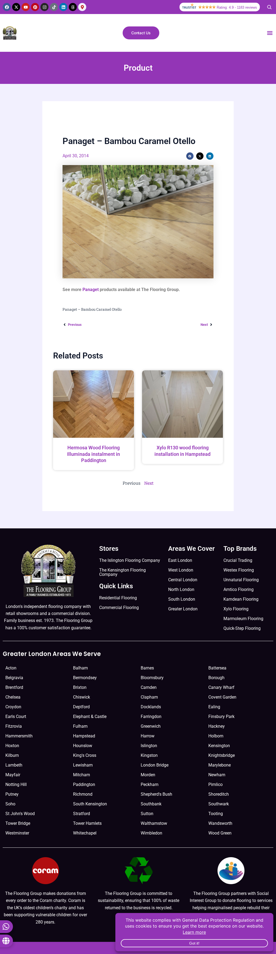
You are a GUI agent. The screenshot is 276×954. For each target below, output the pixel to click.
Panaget (90, 289)
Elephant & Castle (89, 716)
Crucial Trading (237, 560)
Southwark (218, 803)
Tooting (215, 813)
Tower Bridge (17, 823)
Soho (10, 803)
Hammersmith (19, 735)
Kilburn (12, 755)
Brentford (14, 687)
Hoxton (12, 745)
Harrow (147, 735)
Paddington (84, 784)
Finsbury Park (221, 716)
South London (181, 599)
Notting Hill (16, 784)
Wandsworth (220, 823)
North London (181, 589)
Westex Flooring (238, 570)
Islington (149, 745)
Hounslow (82, 745)
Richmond (82, 794)
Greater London (183, 608)
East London (180, 560)
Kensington (219, 745)
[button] (269, 33)
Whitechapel (84, 833)
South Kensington (90, 803)
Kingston (149, 755)
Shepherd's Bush (156, 794)
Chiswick (81, 697)
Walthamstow (154, 823)
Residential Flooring (118, 597)
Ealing (214, 706)
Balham (80, 668)
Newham (216, 774)
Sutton (147, 813)
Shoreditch (218, 794)
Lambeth (13, 765)
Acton (10, 668)
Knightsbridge (221, 755)
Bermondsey (85, 677)
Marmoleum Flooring (243, 618)
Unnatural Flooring (241, 579)
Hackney (216, 726)
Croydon (13, 706)
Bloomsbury (152, 677)
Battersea (217, 668)
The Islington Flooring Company (129, 560)
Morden (148, 774)
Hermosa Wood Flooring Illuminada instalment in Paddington (93, 454)
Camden (149, 687)
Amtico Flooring (238, 589)
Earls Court (15, 716)
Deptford (81, 706)
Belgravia (14, 677)
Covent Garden (222, 697)
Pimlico (215, 784)
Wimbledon (151, 833)
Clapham (149, 697)
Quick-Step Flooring (242, 628)
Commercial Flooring (119, 607)
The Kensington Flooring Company (122, 572)
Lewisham (83, 765)
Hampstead (84, 735)
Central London (182, 579)
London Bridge (154, 765)
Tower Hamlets (87, 823)
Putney (12, 794)
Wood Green (220, 833)
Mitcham (81, 774)
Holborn (215, 735)
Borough (216, 677)
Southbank (151, 803)
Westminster (17, 833)
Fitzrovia (13, 726)
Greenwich (151, 726)
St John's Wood (20, 813)
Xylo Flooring (236, 608)
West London (180, 570)
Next (149, 483)
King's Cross (84, 755)
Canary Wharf (221, 687)
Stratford (81, 813)
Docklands (151, 706)
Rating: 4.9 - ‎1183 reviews (237, 7)
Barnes (147, 668)
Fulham (80, 726)
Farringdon (151, 716)
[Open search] (269, 7)
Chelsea (12, 697)
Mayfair (12, 774)
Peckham (149, 784)
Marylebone (219, 765)
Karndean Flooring (240, 599)
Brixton (80, 687)
